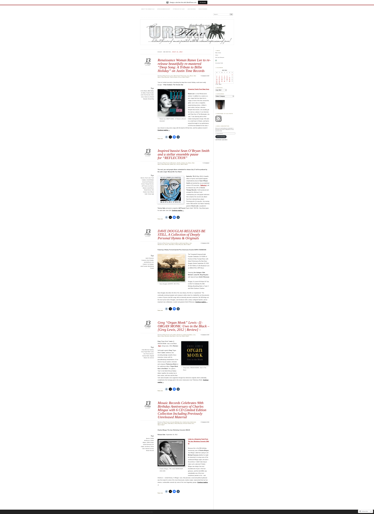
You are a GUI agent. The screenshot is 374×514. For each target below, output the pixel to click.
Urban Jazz (173, 164)
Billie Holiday (151, 90)
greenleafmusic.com (149, 262)
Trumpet (152, 268)
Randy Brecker (147, 189)
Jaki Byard (147, 446)
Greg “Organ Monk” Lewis (147, 351)
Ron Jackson (151, 357)
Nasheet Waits (145, 355)
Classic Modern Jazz (176, 422)
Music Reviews (203, 9)
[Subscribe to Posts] (218, 121)
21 (229, 79)
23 (216, 81)
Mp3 (159, 346)
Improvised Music (184, 243)
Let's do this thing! (221, 136)
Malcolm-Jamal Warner (148, 188)
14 (229, 77)
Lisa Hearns (151, 186)
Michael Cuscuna (149, 448)
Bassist (142, 177)
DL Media (143, 92)
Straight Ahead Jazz (188, 423)
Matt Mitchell (151, 266)
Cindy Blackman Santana (148, 349)
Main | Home (218, 52)
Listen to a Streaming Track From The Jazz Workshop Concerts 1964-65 (198, 441)
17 (219, 79)
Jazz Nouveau (191, 9)
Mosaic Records (150, 450)
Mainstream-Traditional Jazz (181, 76)
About (216, 55)
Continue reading (164, 130)
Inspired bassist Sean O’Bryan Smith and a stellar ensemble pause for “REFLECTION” (183, 154)
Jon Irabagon (150, 264)
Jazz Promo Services (148, 353)
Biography (173, 163)
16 (216, 79)
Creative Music (175, 243)
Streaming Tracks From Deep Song (198, 89)
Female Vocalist (150, 92)
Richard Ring (151, 98)
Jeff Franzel (144, 186)
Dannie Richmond (147, 444)
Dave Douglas (150, 260)
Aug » (220, 84)
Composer (143, 260)
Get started (203, 2)
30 (216, 82)
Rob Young (166, 76)
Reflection (204, 185)
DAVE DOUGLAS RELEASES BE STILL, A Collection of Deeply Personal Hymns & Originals (182, 234)
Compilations (186, 422)
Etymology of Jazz (179, 9)
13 (227, 77)
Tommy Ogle (151, 194)
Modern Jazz (161, 244)
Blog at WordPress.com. (146, 512)
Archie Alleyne (144, 90)
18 (221, 79)
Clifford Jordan (150, 442)
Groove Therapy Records (147, 183)
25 (221, 81)
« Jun (216, 84)
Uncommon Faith (219, 63)
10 (219, 77)
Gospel (179, 163)
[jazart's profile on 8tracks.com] (216, 60)
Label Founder (143, 266)
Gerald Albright (150, 179)
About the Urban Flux (147, 9)
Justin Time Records (145, 94)
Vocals (180, 77)
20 (227, 79)
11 (221, 77)
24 (219, 81)
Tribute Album (173, 77)
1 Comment (206, 163)
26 (224, 81)
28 (229, 81)
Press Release (165, 77)
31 (219, 82)
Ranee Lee (147, 96)
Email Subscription (223, 126)
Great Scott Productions (148, 182)
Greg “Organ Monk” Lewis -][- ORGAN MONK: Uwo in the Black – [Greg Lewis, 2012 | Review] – (183, 326)
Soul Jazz (179, 336)
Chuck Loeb (147, 177)
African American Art (163, 9)
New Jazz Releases (219, 57)
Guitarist (145, 264)
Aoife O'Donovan (150, 258)
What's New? (185, 77)
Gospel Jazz (184, 163)
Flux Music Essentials (177, 334)
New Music (172, 244)
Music (191, 76)
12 (224, 77)
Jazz (172, 76)
